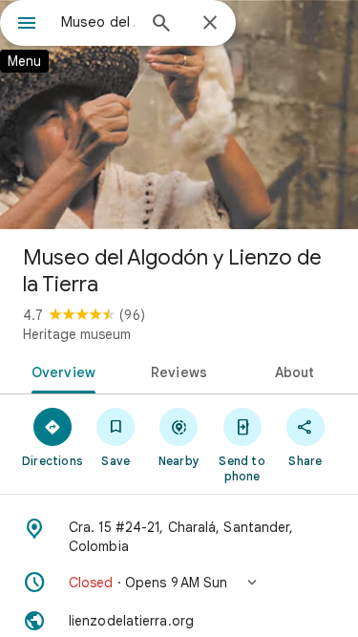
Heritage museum (77, 334)
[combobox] (98, 22)
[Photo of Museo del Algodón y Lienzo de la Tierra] (179, 114)
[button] (179, 582)
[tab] (60, 370)
